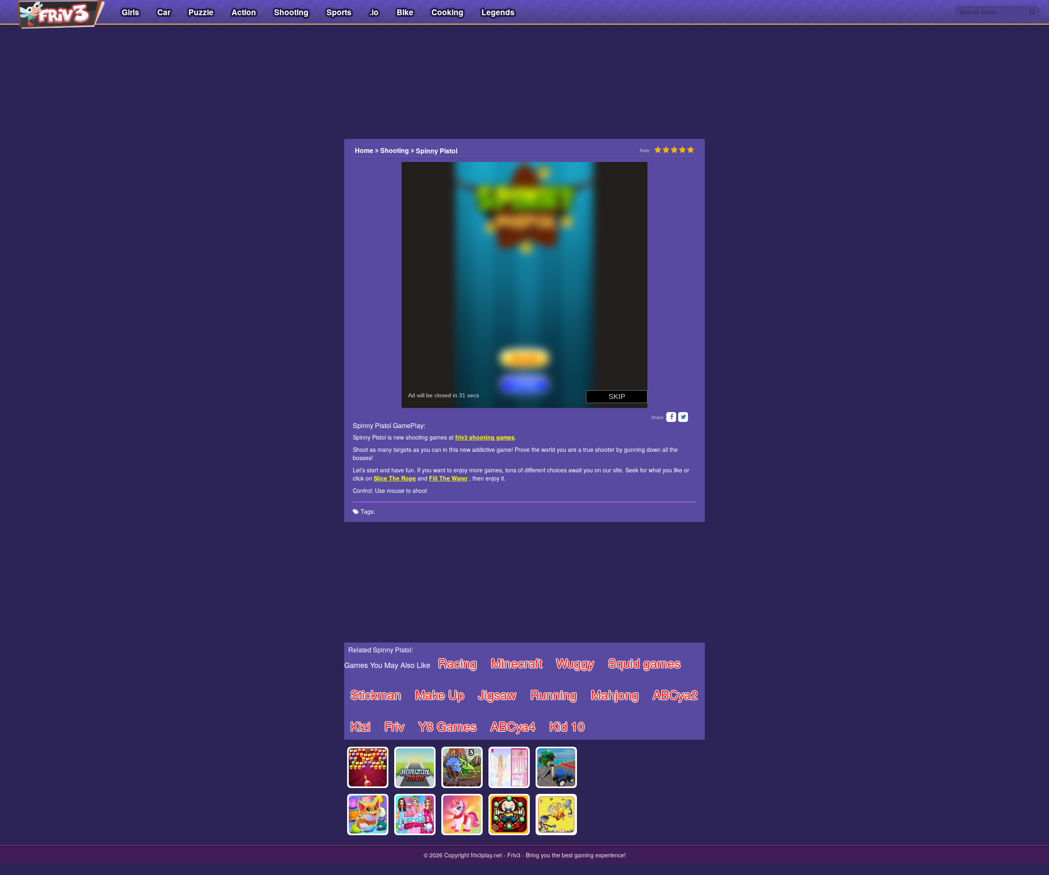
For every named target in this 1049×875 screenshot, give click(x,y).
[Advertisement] (303, 195)
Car (163, 12)
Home (365, 150)
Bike (405, 12)
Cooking (447, 12)
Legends (498, 12)
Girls (130, 12)
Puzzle (200, 12)
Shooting (291, 12)
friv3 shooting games (485, 437)
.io (374, 12)
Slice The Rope (395, 478)
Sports (339, 12)
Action (244, 12)
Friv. (53, 12)
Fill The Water (448, 478)
